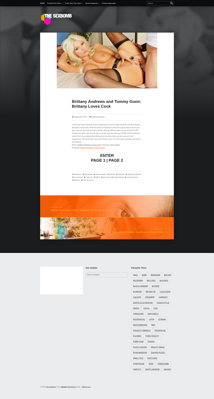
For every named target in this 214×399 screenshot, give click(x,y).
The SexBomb (51, 387)
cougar (137, 297)
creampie (149, 297)
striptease (138, 364)
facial (146, 308)
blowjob (121, 174)
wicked (167, 369)
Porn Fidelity (152, 336)
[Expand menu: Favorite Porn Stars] (62, 3)
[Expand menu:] (82, 3)
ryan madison (140, 353)
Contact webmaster (109, 3)
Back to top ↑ (86, 387)
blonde (112, 174)
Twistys (137, 369)
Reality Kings (158, 347)
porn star (106, 177)
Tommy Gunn (100, 148)
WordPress (72, 387)
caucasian (78, 177)
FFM (155, 308)
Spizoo (77, 180)
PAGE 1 (98, 160)
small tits (138, 358)
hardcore (89, 177)
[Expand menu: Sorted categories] (99, 3)
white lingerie (152, 369)
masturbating (140, 325)
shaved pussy (132, 177)
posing (151, 342)
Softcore (152, 358)
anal (135, 275)
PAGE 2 (116, 160)
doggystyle (163, 303)
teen (150, 364)
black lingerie (101, 174)
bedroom (77, 174)
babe (144, 275)
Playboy (137, 336)
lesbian (162, 319)
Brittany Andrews (98, 117)
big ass (167, 275)
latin (151, 319)
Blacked (164, 281)
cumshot (163, 297)
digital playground (143, 303)
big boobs (88, 174)
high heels (153, 314)
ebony (136, 308)
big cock (151, 281)
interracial (139, 319)
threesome (163, 364)
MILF (98, 177)
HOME (42, 3)
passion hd (160, 330)
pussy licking (118, 177)
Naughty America (142, 330)
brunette (151, 292)
